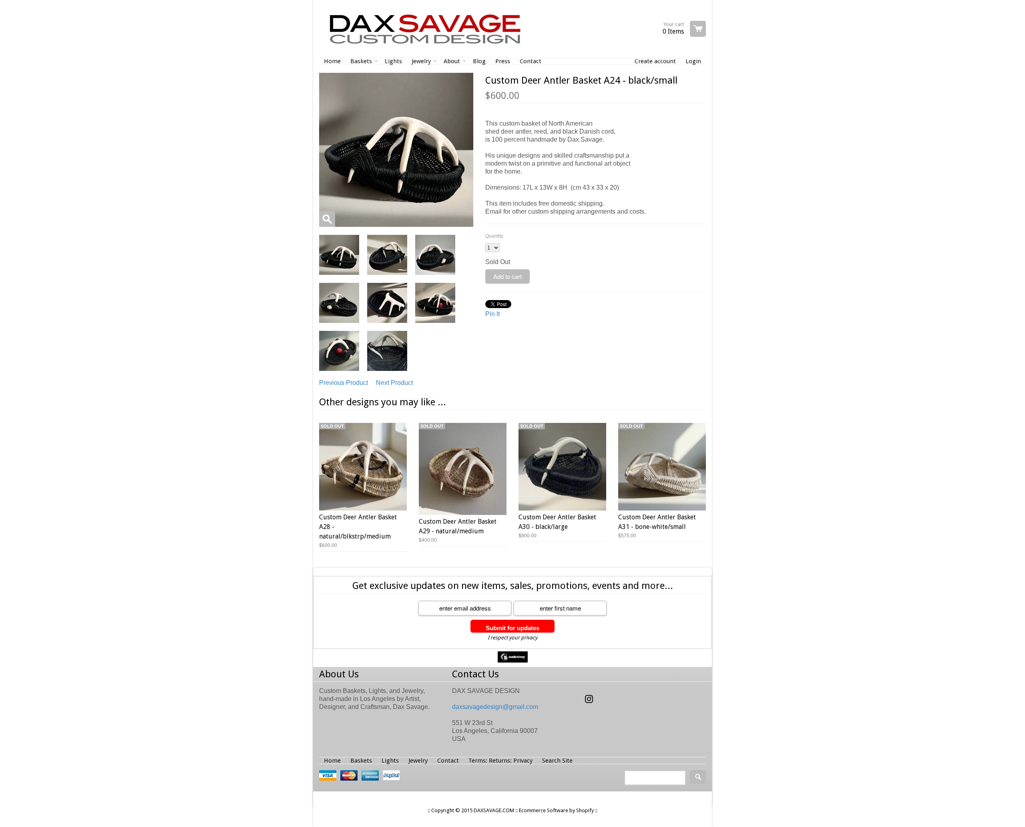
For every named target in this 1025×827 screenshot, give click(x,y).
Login (693, 61)
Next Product (394, 382)
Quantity (494, 236)
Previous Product (343, 382)
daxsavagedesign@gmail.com (495, 706)
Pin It (492, 313)
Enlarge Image (327, 219)
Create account (655, 61)
